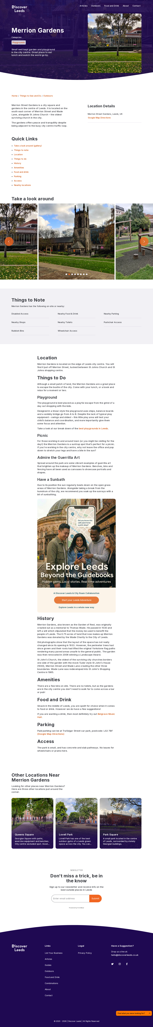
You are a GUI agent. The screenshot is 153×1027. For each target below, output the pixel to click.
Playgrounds (19, 42)
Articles (48, 959)
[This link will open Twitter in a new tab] (112, 964)
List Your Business (53, 953)
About (48, 989)
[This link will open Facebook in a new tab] (127, 964)
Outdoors (49, 971)
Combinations (51, 983)
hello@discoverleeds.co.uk (124, 955)
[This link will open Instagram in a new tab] (120, 964)
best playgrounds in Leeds (93, 428)
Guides (48, 965)
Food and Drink (52, 977)
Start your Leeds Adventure (76, 600)
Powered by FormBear (76, 908)
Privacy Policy (85, 953)
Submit (95, 898)
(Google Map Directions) (50, 734)
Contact (49, 995)
